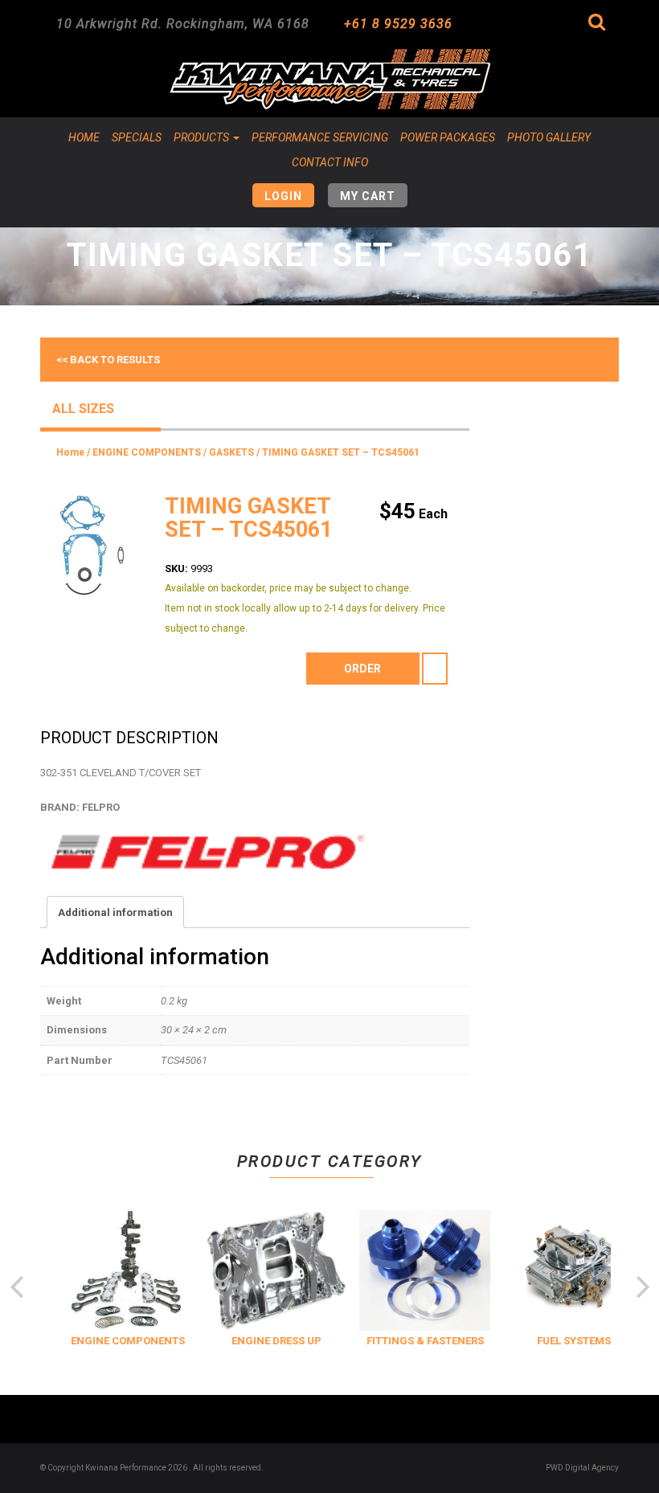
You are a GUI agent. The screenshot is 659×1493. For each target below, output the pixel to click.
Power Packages (447, 137)
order (362, 668)
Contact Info (330, 162)
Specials (137, 137)
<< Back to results (108, 360)
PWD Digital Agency (582, 1467)
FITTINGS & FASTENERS (422, 1341)
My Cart (367, 196)
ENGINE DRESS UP (273, 1341)
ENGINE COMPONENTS (146, 452)
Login (283, 196)
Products (202, 137)
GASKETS (231, 452)
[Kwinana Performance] (329, 79)
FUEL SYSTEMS (571, 1341)
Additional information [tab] (115, 912)
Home (84, 137)
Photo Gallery (549, 137)
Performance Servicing (320, 137)
